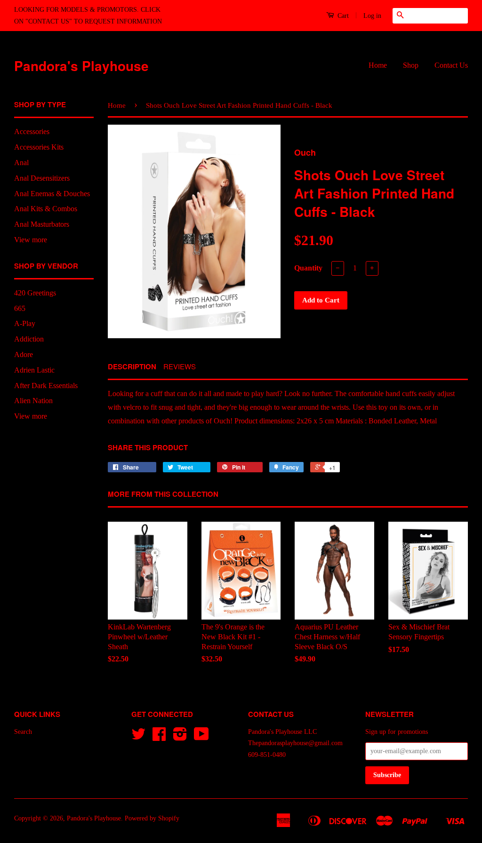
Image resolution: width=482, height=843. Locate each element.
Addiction (29, 339)
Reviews (179, 366)
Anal (21, 163)
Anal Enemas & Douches (52, 194)
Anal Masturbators (41, 224)
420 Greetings (35, 293)
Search (23, 731)
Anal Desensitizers (42, 178)
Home (378, 65)
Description (132, 367)
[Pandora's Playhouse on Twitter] (138, 737)
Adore (23, 354)
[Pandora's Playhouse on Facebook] (159, 737)
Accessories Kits (39, 147)
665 (19, 308)
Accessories (31, 131)
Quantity (308, 268)
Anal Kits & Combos (45, 209)
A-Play (24, 323)
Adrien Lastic (34, 370)
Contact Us (451, 65)
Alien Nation (33, 401)
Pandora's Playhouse (81, 65)
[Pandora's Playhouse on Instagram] (180, 737)
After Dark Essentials (46, 386)
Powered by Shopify (152, 818)
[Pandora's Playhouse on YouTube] (201, 737)
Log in (372, 15)
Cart (342, 15)
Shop (410, 65)
